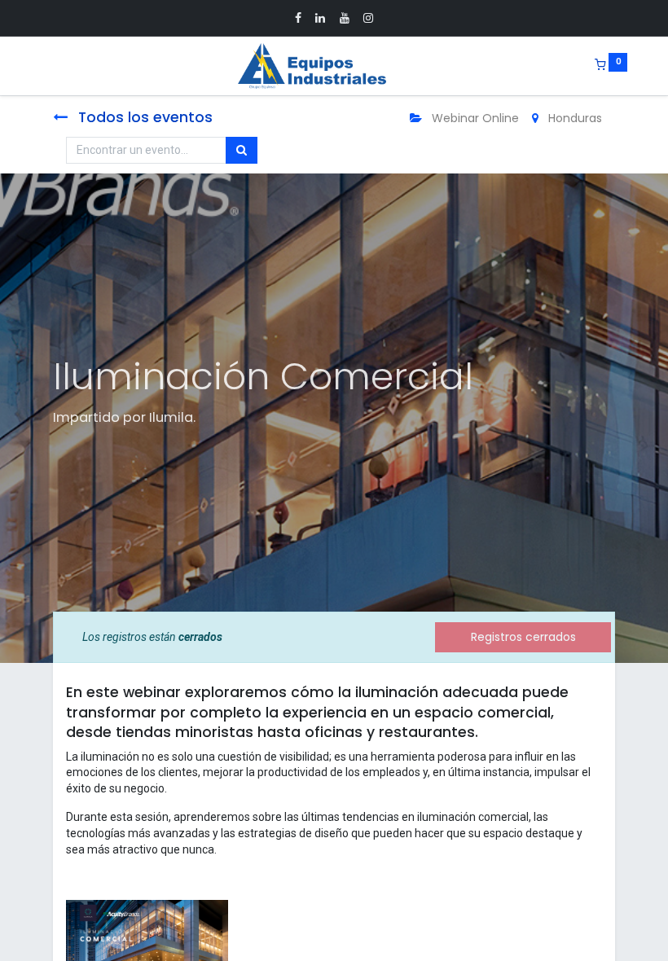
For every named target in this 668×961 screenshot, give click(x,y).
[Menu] (41, 66)
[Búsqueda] (241, 151)
